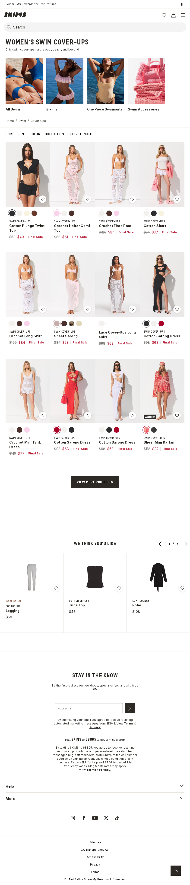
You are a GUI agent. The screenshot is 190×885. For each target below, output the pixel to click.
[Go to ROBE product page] (158, 577)
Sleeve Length (80, 134)
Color (34, 134)
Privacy (95, 864)
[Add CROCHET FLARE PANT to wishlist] (132, 199)
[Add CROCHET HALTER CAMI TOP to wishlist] (87, 199)
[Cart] (173, 15)
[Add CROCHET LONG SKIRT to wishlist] (42, 309)
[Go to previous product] (160, 544)
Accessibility (95, 857)
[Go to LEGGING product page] (32, 577)
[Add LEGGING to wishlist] (56, 588)
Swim (22, 121)
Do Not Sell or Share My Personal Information (95, 879)
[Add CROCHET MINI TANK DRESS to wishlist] (42, 415)
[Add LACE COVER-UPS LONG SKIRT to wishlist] (132, 309)
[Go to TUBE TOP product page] (95, 577)
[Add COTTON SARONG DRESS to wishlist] (177, 309)
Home (10, 121)
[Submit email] (130, 708)
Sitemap (95, 842)
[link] (73, 818)
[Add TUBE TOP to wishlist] (119, 588)
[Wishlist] (164, 15)
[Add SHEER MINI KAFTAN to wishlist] (177, 415)
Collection (54, 134)
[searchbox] (99, 27)
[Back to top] (176, 871)
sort (10, 134)
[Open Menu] (183, 15)
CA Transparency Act (95, 849)
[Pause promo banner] (182, 4)
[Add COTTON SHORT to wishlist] (177, 199)
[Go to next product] (186, 544)
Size (22, 134)
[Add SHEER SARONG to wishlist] (87, 309)
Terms (95, 872)
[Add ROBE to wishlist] (182, 588)
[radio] (12, 213)
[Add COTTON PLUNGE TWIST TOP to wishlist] (42, 199)
